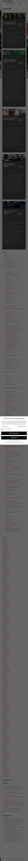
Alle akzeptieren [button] (14, 433)
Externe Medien (7, 428)
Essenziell (5, 426)
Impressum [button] (22, 442)
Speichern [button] (14, 437)
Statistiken (23, 426)
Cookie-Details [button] (7, 442)
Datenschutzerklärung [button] (14, 442)
